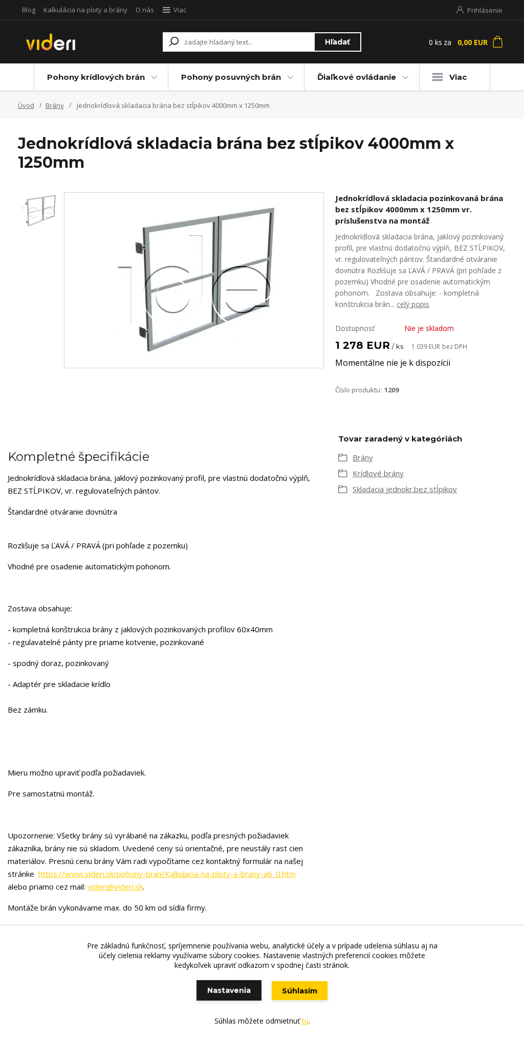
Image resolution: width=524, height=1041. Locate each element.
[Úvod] (56, 42)
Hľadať (337, 42)
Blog (28, 9)
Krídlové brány (378, 473)
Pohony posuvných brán (231, 77)
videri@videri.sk (115, 886)
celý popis (413, 304)
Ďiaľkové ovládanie (356, 77)
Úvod (26, 105)
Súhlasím (299, 990)
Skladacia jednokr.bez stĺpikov (405, 489)
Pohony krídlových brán (96, 77)
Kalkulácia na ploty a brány (85, 9)
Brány (55, 105)
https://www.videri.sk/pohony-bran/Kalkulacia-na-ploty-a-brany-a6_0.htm (167, 874)
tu (305, 1021)
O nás (145, 9)
